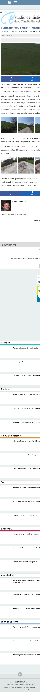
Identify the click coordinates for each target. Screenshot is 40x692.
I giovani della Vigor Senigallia (25, 515)
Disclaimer (32, 687)
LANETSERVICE (16, 687)
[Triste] (32, 227)
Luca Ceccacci (19, 202)
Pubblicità (13, 689)
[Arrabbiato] (11, 227)
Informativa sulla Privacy (23, 689)
